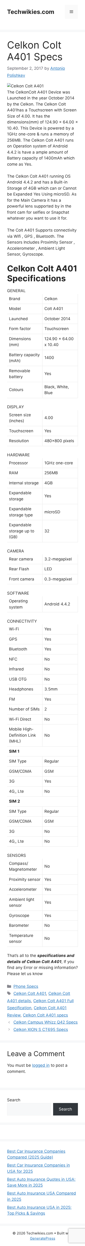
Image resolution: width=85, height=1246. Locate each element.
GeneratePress (42, 1238)
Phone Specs (25, 986)
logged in (41, 1065)
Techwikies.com (30, 11)
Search (13, 1100)
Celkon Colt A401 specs (45, 1015)
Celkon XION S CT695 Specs (40, 1029)
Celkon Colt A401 (29, 993)
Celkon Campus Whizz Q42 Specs (45, 1022)
